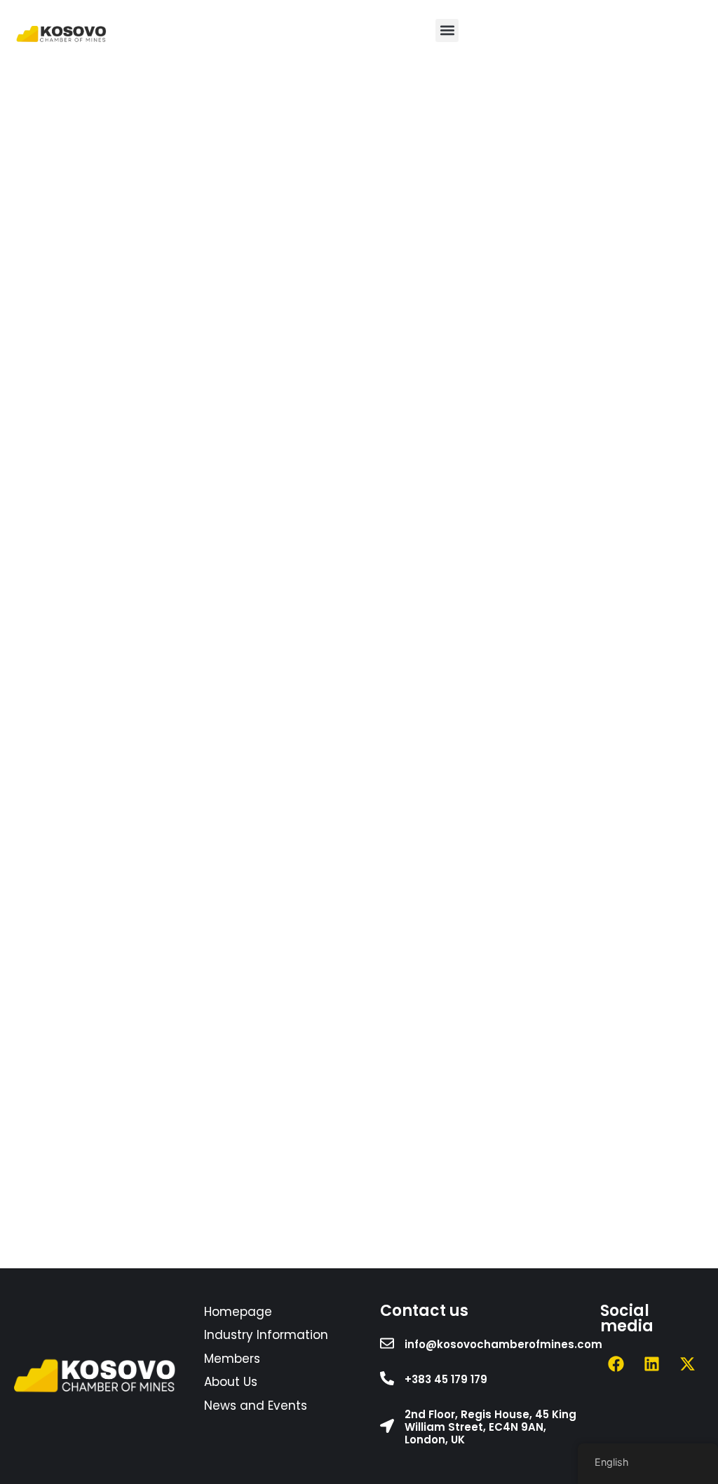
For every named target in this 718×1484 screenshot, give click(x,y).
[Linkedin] (652, 1364)
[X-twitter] (688, 1364)
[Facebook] (616, 1364)
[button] (447, 30)
